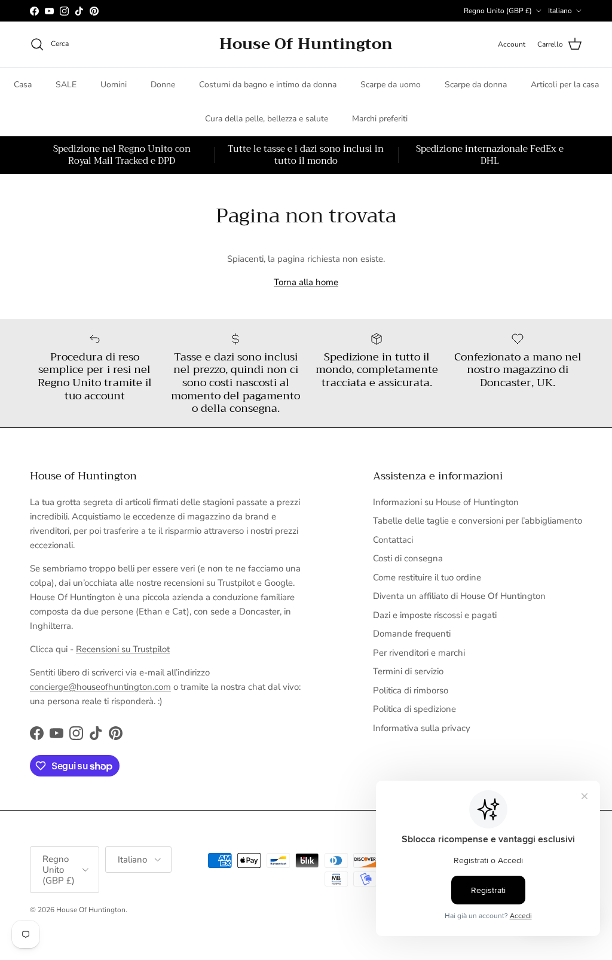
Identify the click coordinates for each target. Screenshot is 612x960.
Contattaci (393, 540)
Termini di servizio (408, 671)
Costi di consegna (408, 558)
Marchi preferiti (380, 118)
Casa (23, 84)
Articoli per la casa (565, 84)
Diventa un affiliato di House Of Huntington (459, 596)
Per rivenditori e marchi (419, 653)
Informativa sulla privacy (421, 728)
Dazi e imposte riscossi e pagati (435, 615)
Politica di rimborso (410, 690)
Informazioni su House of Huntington (446, 502)
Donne (163, 84)
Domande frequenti (412, 634)
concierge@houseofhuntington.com (100, 687)
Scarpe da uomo (390, 84)
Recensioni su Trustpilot (123, 649)
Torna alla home (306, 282)
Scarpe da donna (476, 84)
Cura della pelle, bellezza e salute (266, 118)
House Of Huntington (91, 910)
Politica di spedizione (414, 709)
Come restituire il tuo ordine (427, 577)
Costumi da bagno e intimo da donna (267, 84)
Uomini (113, 84)
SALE (66, 84)
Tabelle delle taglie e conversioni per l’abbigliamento (477, 521)
